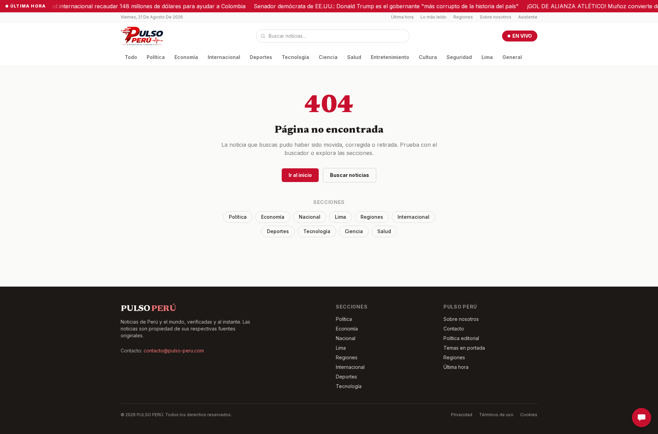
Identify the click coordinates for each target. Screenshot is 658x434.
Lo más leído (434, 17)
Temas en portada (464, 348)
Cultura (428, 57)
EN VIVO (522, 36)
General (512, 57)
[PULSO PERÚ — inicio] (142, 36)
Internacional (224, 57)
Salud (354, 57)
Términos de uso (496, 414)
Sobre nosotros (495, 17)
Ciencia (328, 57)
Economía (186, 57)
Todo (131, 57)
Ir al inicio (300, 175)
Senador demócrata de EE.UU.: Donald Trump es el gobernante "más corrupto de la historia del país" (372, 6)
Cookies (528, 414)
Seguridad (459, 57)
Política (156, 57)
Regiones (463, 17)
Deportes (261, 57)
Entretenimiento (390, 57)
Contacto (453, 328)
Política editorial (461, 338)
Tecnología (295, 57)
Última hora (402, 17)
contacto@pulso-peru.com (174, 350)
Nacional (309, 217)
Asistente (527, 17)
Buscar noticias (349, 175)
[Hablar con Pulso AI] (641, 417)
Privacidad (461, 414)
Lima (487, 57)
